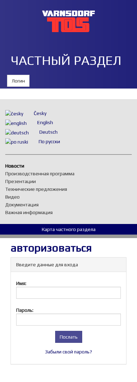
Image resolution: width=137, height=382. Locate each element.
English (45, 122)
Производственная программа (41, 173)
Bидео (14, 197)
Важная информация (31, 212)
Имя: (21, 283)
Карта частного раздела (69, 229)
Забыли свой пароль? (68, 351)
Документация (24, 204)
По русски (49, 141)
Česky (40, 113)
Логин (18, 81)
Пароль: (24, 310)
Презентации (22, 181)
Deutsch (48, 132)
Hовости (16, 166)
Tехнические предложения (38, 189)
